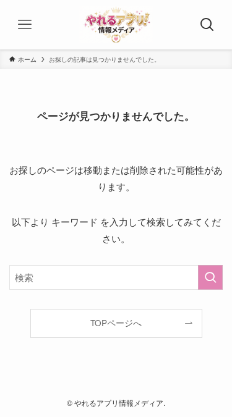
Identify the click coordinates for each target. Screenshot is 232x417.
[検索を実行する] (210, 277)
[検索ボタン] (207, 24)
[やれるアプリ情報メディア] (116, 24)
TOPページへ (116, 323)
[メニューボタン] (24, 24)
